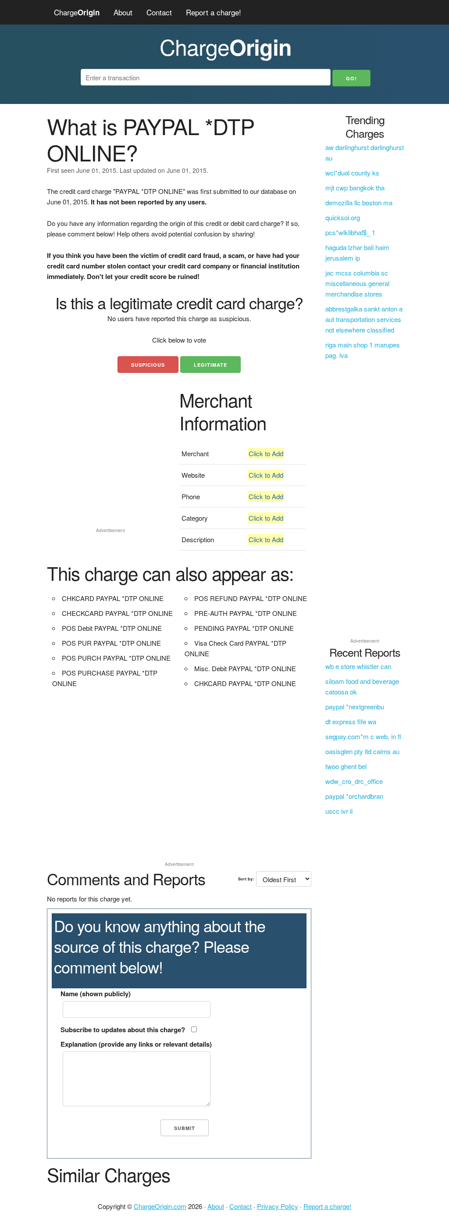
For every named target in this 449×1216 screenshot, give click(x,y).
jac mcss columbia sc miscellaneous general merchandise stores (357, 283)
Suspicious (148, 364)
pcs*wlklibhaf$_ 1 (350, 232)
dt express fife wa (350, 721)
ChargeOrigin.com (160, 1206)
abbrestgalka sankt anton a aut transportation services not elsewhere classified (364, 319)
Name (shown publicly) (96, 993)
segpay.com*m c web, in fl (363, 736)
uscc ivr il (339, 810)
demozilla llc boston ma (358, 202)
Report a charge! (213, 12)
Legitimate (210, 364)
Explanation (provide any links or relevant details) (136, 1044)
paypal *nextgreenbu (354, 706)
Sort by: (246, 879)
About (123, 12)
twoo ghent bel (346, 766)
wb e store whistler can (358, 666)
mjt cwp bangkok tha (355, 187)
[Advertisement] (110, 469)
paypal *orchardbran (354, 796)
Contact (159, 12)
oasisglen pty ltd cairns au (362, 751)
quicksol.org (342, 217)
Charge (77, 12)
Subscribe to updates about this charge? (123, 1029)
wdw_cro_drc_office (354, 781)
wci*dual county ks (352, 172)
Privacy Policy (277, 1206)
